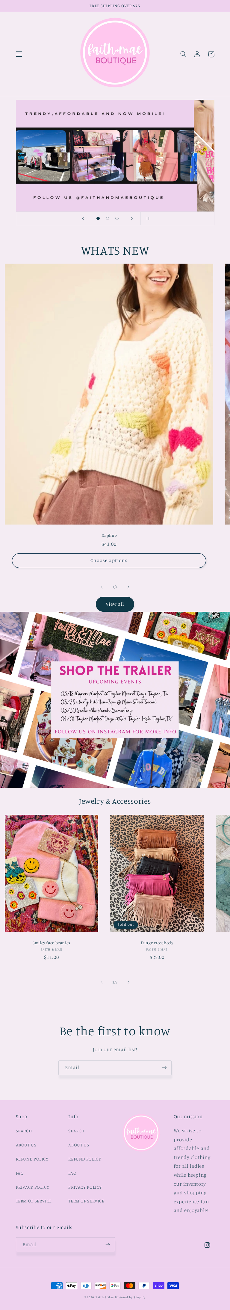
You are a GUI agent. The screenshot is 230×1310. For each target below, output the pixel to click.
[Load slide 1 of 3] (98, 218)
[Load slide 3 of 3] (117, 218)
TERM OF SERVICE (34, 1200)
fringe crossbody (157, 942)
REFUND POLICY (32, 1158)
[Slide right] (128, 587)
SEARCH (24, 1130)
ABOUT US (26, 1144)
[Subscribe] (164, 1067)
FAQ (20, 1172)
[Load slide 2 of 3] (107, 218)
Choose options (109, 560)
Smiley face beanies (51, 942)
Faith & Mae (105, 1297)
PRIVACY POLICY (32, 1187)
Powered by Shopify (130, 1297)
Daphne (109, 535)
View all (115, 604)
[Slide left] (101, 587)
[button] (19, 54)
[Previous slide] (83, 218)
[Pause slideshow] (147, 218)
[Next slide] (132, 218)
